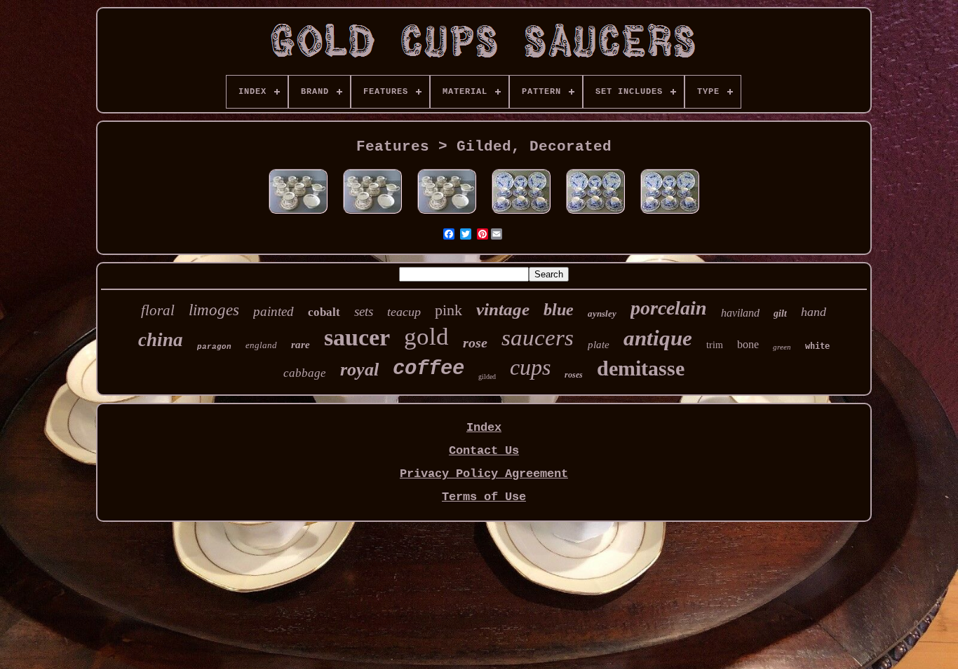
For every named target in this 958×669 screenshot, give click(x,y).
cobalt (324, 312)
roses (574, 375)
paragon (214, 347)
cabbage (304, 373)
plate (598, 344)
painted (273, 311)
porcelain (668, 308)
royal (359, 369)
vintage (502, 309)
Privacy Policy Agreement (484, 474)
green (782, 347)
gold (426, 336)
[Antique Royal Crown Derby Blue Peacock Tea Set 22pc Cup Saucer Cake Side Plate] (521, 214)
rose (475, 342)
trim (714, 345)
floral (158, 310)
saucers (537, 337)
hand (813, 312)
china (160, 339)
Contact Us (484, 450)
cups (530, 367)
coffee (428, 368)
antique (657, 338)
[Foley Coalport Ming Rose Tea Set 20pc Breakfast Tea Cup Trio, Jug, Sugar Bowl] (298, 214)
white (817, 346)
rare (300, 344)
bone (748, 344)
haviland (740, 313)
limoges (214, 310)
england (261, 345)
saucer (357, 337)
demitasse (640, 368)
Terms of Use (484, 497)
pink (448, 310)
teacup (404, 312)
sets (363, 311)
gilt (780, 313)
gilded (487, 376)
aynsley (602, 313)
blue (559, 310)
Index (483, 427)
